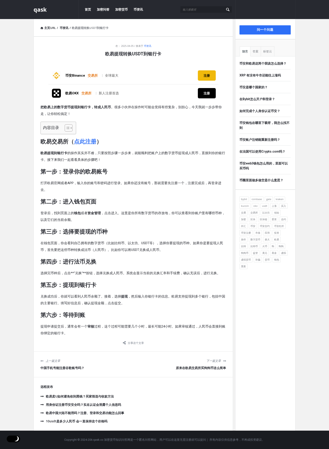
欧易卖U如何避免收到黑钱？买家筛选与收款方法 (80, 396)
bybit (244, 199)
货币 (267, 259)
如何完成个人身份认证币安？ (259, 111)
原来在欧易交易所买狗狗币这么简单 (201, 368)
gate (268, 199)
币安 (252, 226)
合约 (283, 219)
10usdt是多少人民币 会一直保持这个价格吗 (76, 421)
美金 (274, 253)
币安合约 (265, 226)
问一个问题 (265, 29)
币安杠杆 (279, 226)
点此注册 (85, 141)
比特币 (254, 246)
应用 (267, 232)
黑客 (243, 266)
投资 (276, 232)
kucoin (245, 205)
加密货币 (121, 9)
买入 (283, 205)
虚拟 (283, 253)
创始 (276, 212)
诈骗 (257, 259)
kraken (280, 199)
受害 (274, 219)
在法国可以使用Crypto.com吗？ (262, 151)
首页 (88, 9)
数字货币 (255, 239)
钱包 (276, 259)
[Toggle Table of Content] (66, 128)
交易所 (254, 212)
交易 (243, 212)
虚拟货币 (246, 259)
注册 (207, 75)
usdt (264, 205)
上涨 (274, 205)
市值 (257, 232)
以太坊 (266, 212)
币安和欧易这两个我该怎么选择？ (262, 63)
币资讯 (138, 9)
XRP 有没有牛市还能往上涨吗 (260, 75)
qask (40, 9)
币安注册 (246, 232)
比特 (243, 246)
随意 (245, 51)
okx (255, 205)
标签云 (267, 51)
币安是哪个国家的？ (253, 87)
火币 (264, 246)
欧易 (276, 239)
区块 (252, 219)
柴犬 (267, 239)
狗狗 (281, 246)
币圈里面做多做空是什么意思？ (261, 180)
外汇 (243, 226)
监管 (255, 253)
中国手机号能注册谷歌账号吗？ (62, 368)
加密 (243, 219)
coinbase (257, 199)
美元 (264, 253)
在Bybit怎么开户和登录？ (257, 99)
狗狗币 (244, 253)
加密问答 (103, 9)
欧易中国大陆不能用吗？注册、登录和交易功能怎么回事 (85, 413)
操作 (243, 239)
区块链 (263, 219)
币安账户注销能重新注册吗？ (259, 139)
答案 (255, 51)
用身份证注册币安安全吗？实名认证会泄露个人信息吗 (83, 404)
